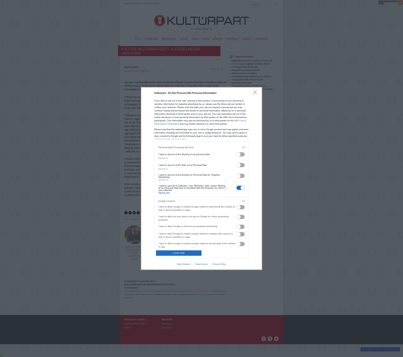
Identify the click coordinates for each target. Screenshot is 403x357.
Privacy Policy (219, 264)
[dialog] (201, 178)
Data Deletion (183, 264)
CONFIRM (179, 253)
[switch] (240, 154)
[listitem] (201, 147)
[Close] (256, 93)
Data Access (201, 264)
